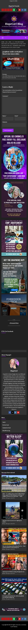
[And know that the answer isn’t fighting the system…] (14, 510)
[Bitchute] (5, 10)
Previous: (14, 76)
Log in (4, 422)
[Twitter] (12, 412)
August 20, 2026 (10, 573)
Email (16, 116)
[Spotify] (14, 10)
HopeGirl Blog (14, 23)
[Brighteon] (11, 10)
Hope (4, 498)
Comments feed (7, 427)
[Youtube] (19, 10)
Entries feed (6, 425)
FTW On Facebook (7, 331)
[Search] (26, 37)
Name (4, 116)
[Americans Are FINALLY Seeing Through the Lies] (14, 561)
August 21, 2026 (10, 498)
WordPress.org (6, 430)
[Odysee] (8, 10)
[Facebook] (22, 10)
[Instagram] (25, 10)
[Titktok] (17, 10)
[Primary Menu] (2, 38)
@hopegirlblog (14, 323)
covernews (23, 624)
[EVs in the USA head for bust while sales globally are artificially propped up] (14, 585)
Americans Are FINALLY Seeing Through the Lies (13, 571)
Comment (6, 96)
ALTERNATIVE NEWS (7, 490)
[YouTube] (18, 412)
